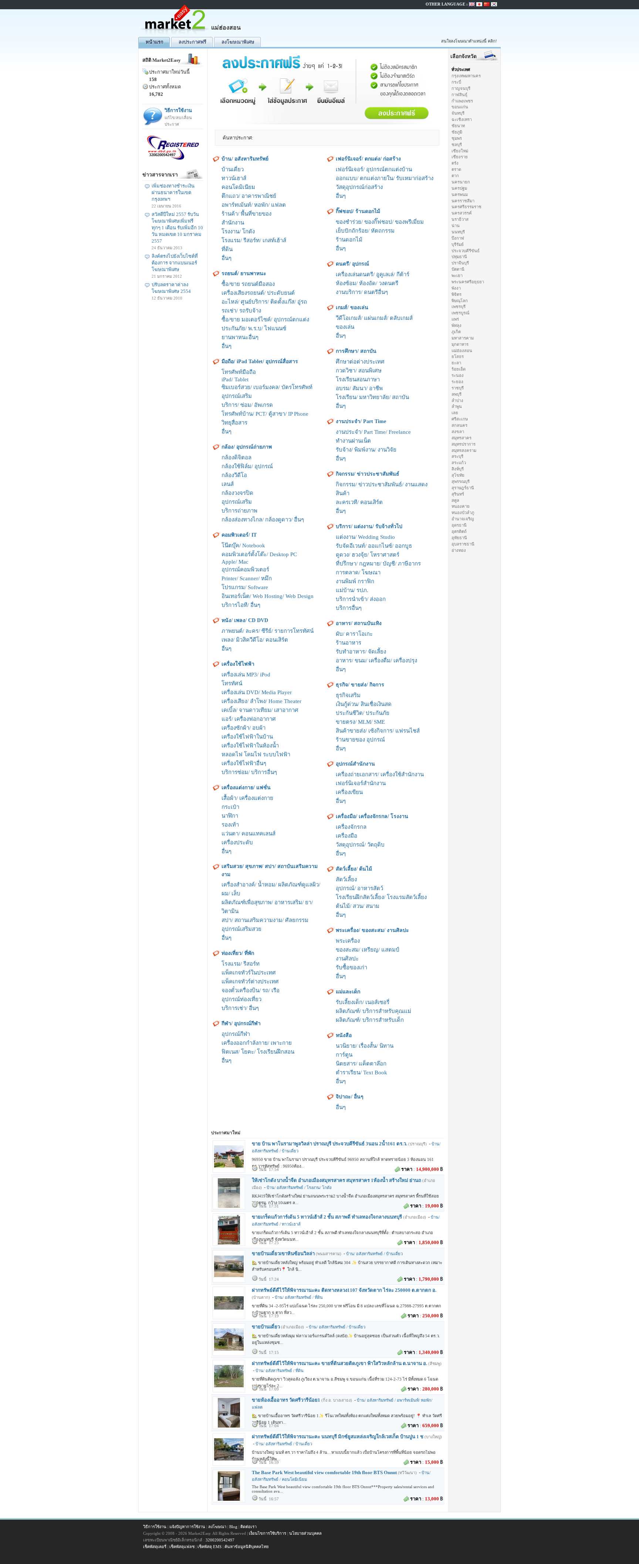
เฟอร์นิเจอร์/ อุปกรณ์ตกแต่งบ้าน (374, 169)
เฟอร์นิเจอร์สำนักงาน (361, 783)
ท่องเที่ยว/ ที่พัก (238, 953)
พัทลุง (457, 325)
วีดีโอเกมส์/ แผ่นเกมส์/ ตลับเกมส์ (374, 318)
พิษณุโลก (460, 300)
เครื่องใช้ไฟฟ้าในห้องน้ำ (250, 746)
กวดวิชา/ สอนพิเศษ (359, 371)
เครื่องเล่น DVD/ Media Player (257, 692)
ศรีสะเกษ (460, 419)
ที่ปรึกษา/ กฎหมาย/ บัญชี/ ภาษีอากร (378, 564)
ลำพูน (457, 406)
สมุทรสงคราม (464, 450)
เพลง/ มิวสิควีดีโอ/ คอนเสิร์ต (255, 640)
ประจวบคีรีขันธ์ (466, 251)
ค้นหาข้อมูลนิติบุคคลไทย (246, 1546)
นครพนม (460, 194)
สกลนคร (459, 425)
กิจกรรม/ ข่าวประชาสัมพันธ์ (367, 474)
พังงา (456, 288)
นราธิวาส (460, 219)
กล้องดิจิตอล (236, 457)
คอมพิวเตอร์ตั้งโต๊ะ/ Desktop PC (259, 554)
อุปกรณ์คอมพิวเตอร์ (245, 569)
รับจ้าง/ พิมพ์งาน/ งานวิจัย (366, 450)
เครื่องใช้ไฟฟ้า (238, 664)
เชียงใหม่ (460, 151)
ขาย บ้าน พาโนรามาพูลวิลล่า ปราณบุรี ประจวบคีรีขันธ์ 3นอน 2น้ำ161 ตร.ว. (329, 1143)
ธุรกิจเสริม (348, 695)
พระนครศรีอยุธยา (468, 282)
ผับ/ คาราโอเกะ (354, 634)
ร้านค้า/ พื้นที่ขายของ (246, 214)
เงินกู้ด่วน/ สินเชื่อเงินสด (364, 704)
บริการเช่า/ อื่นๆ (240, 1008)
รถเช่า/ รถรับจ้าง (241, 311)
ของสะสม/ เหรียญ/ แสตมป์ (367, 950)
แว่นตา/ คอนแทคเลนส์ (248, 834)
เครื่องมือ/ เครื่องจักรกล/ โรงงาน (372, 816)
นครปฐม (459, 188)
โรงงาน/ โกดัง (238, 231)
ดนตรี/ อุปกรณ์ (352, 264)
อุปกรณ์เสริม (237, 396)
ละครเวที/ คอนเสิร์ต (359, 502)
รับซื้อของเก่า (351, 967)
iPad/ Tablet (235, 379)
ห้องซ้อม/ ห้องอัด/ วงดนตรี (367, 283)
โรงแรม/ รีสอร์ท (241, 964)
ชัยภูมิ (457, 132)
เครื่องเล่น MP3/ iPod (246, 675)
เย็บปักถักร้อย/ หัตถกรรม (365, 231)
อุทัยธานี (459, 538)
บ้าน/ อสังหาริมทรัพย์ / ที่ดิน (299, 1297)
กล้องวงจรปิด (237, 493)
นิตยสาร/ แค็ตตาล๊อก (361, 1064)
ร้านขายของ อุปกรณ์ (360, 740)
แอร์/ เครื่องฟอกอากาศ (249, 719)
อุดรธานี (459, 525)
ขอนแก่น (460, 107)
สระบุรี (457, 456)
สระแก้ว (459, 462)
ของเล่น (345, 327)
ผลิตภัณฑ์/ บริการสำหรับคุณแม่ (373, 1011)
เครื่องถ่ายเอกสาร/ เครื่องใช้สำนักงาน (380, 774)
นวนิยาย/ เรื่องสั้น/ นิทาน (364, 1046)
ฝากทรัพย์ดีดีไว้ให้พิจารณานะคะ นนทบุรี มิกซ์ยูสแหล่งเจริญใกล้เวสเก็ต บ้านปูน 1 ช (337, 1436)
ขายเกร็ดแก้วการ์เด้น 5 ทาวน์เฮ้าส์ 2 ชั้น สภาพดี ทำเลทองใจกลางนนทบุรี (327, 1217)
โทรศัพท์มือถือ (239, 372)
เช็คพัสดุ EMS (209, 1546)
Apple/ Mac (235, 562)
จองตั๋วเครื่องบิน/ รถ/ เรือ (251, 990)
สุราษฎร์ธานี (463, 488)
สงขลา (458, 431)
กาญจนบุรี (461, 88)
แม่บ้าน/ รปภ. (352, 590)
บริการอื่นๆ (349, 608)
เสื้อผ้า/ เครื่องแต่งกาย (247, 798)
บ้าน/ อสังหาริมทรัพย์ (245, 159)
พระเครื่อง (348, 941)
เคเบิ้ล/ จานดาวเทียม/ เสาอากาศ (260, 710)
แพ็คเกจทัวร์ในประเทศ (249, 973)
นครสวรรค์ (462, 213)
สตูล (455, 500)
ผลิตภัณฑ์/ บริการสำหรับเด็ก (370, 1020)
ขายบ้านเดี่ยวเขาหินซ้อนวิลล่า (283, 1253)
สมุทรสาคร (461, 438)
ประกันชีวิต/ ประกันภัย (362, 713)
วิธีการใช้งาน (178, 117)
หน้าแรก (154, 42)
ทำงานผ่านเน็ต (353, 441)
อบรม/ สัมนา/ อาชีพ (359, 388)
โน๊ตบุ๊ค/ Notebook (243, 545)
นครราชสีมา (463, 201)
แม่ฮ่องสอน (462, 350)
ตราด (456, 169)
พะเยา (457, 275)
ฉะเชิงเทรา (462, 119)
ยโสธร (458, 356)
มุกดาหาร (460, 344)
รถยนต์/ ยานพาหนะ (244, 273)
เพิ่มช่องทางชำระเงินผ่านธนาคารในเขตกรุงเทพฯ (173, 192)
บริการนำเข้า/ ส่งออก (361, 599)
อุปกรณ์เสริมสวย (241, 929)
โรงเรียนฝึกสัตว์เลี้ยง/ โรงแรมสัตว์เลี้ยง (381, 897)
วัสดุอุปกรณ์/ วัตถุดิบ (360, 845)
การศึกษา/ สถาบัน (356, 351)
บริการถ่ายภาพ (239, 511)
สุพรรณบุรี (461, 481)
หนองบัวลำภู (463, 512)
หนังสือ (344, 1035)
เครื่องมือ (346, 836)
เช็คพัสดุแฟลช (182, 1546)
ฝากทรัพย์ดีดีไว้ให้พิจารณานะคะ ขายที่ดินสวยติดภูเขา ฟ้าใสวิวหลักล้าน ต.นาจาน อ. (339, 1363)
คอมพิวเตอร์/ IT (239, 535)
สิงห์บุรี (458, 469)
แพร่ (455, 319)
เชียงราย (460, 157)
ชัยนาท (458, 126)
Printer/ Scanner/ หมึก (247, 578)
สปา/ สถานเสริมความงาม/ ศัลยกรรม (265, 920)
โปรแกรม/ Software (245, 587)
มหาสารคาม (463, 338)
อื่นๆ (226, 258)
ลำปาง (457, 400)
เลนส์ (228, 484)
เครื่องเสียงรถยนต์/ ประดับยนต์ (258, 293)
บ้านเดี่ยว (233, 169)
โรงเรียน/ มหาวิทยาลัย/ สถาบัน (372, 397)
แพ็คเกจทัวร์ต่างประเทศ (250, 981)
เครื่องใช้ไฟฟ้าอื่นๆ (244, 763)
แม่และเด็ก (348, 991)
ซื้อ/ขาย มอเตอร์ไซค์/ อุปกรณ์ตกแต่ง (265, 319)
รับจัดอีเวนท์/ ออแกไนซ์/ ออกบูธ (374, 546)
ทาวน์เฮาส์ (234, 178)
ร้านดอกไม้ (349, 240)
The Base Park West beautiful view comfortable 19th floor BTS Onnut (324, 1472)
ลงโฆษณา (217, 1526)
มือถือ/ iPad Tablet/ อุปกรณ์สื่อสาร (260, 361)
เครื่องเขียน (349, 792)
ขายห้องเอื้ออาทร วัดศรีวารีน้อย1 (286, 1400)
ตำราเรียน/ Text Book (361, 1072)
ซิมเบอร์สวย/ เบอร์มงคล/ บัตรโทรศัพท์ (267, 387)
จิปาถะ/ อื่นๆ (350, 1096)
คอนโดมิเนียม (238, 187)
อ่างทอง (459, 550)
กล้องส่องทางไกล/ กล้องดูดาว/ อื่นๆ (263, 520)
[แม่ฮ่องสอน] (175, 35)
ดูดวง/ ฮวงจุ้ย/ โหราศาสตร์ (367, 555)
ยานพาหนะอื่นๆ (240, 337)
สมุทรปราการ (464, 444)
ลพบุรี (457, 394)
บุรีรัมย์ (458, 244)
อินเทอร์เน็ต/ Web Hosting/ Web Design (268, 596)
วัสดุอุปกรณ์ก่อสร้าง (359, 187)
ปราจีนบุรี (460, 263)
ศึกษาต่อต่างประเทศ (360, 362)
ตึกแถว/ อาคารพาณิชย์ (249, 196)
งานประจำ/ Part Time (361, 421)
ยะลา (456, 363)
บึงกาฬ (458, 238)
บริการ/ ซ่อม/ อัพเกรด (247, 405)
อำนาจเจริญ (463, 519)
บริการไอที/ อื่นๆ (241, 605)
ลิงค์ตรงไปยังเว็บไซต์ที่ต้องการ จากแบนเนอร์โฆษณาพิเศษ (175, 262)
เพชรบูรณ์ (460, 313)
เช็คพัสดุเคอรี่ (154, 1546)
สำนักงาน (233, 223)
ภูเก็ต (456, 332)
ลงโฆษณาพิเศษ (238, 42)
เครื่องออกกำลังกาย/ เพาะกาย (257, 1043)
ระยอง (457, 381)
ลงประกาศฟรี (192, 42)
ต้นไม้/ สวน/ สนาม (357, 906)
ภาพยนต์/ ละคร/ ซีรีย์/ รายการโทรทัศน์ (268, 631)
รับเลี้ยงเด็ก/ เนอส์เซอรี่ (362, 1002)
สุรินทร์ (458, 494)
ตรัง (455, 163)
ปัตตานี (458, 269)
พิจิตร (457, 294)
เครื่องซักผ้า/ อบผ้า (244, 728)
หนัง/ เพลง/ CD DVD (245, 620)
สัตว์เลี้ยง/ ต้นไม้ (354, 869)
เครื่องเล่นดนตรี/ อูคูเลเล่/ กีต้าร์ (372, 274)
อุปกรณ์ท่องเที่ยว (241, 999)
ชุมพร (457, 138)
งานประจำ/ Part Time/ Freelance (373, 432)
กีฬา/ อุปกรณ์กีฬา (241, 1023)
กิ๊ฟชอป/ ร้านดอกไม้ (358, 211)
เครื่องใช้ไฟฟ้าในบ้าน (247, 737)
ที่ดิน (227, 249)
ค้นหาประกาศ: (238, 138)
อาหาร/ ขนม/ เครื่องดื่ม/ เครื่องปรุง (376, 660)
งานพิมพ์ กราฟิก (355, 581)
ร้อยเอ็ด (459, 369)
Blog (233, 1526)
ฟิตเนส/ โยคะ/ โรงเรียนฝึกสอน (258, 1052)
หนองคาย (461, 506)
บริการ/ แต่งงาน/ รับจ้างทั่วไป (369, 526)
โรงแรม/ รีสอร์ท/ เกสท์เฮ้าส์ (254, 240)
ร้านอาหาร (348, 643)
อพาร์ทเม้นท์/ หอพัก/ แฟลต (254, 205)
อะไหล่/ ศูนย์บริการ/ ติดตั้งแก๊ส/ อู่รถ (264, 302)
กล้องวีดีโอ (234, 475)
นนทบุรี (458, 232)
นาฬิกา (230, 816)
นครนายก (461, 182)
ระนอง (458, 375)
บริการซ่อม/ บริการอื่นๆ (249, 772)
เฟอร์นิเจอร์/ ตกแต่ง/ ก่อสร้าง (368, 159)
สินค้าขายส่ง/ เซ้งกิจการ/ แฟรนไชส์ (378, 731)
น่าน (456, 225)
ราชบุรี (458, 388)
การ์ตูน (344, 1055)
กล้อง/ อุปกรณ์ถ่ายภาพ (247, 447)
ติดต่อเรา (248, 1526)
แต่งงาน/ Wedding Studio (365, 537)
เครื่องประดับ (237, 842)
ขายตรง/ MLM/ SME (360, 722)
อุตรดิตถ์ (459, 531)
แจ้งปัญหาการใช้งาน (187, 1526)
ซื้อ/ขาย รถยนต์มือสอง (248, 284)
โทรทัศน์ (232, 683)
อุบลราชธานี (463, 544)
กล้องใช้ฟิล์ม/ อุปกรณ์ (247, 466)
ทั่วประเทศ (461, 69)
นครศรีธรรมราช (466, 207)
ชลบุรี (457, 144)
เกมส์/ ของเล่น (352, 307)
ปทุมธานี (459, 256)
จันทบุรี (458, 113)
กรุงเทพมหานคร (466, 76)
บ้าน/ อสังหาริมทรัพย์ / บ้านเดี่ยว (374, 1253)
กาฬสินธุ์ (459, 94)
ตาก (455, 175)
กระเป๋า (230, 807)
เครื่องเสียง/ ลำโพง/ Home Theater (261, 701)
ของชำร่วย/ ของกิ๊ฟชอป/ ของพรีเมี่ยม (380, 222)
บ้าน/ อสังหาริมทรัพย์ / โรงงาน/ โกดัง (299, 1187)
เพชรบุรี (459, 306)
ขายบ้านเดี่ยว (266, 1327)
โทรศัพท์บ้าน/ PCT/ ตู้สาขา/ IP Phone (265, 414)
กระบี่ (456, 82)
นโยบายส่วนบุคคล (305, 1533)
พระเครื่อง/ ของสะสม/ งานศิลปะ (372, 930)
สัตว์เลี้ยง (346, 879)
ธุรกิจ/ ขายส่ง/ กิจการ (360, 685)
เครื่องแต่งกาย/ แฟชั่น (246, 787)
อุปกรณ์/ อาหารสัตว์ (359, 888)
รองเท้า (230, 825)
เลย (455, 413)
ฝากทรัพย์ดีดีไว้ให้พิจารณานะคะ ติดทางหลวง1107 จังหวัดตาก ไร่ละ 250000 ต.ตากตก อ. (344, 1290)
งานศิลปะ (347, 959)
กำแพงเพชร (462, 101)
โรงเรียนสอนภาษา (358, 379)
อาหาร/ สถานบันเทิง (359, 623)
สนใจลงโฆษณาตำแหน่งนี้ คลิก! (469, 41)
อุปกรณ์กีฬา (236, 1034)
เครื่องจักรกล (351, 827)
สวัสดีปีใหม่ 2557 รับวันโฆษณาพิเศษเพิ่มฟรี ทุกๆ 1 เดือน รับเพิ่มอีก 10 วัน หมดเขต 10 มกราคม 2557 (177, 228)
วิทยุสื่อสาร (234, 423)
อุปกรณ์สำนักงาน (355, 764)
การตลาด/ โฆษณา (358, 572)
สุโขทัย (458, 475)
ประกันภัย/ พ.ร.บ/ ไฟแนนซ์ (254, 328)
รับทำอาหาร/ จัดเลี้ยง (361, 652)
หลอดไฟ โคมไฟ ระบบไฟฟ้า (256, 754)
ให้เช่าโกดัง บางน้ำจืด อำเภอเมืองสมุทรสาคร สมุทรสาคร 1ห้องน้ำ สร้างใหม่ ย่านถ (336, 1180)
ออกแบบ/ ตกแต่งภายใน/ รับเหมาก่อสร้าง (384, 178)
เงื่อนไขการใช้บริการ (267, 1533)
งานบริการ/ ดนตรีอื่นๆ (362, 292)
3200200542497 (220, 1540)
